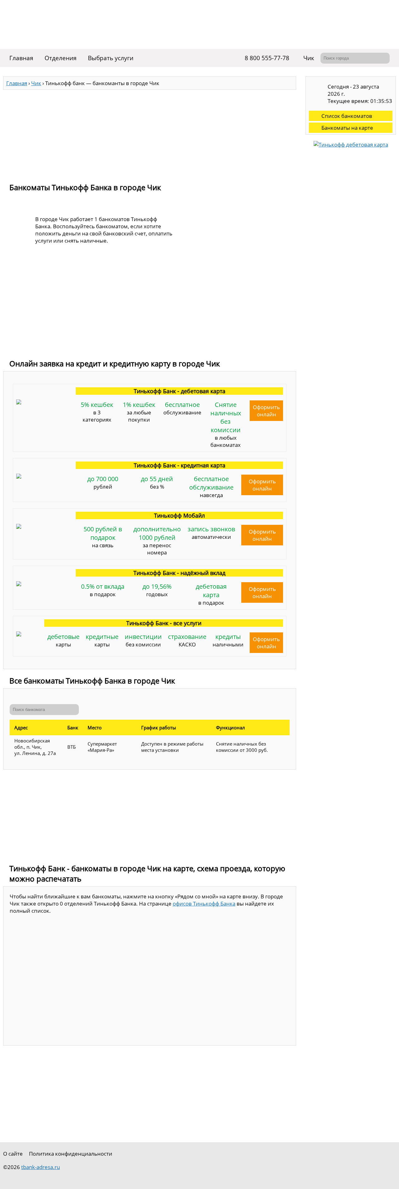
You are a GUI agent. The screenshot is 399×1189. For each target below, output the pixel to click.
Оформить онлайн (266, 411)
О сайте (13, 1153)
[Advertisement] (149, 133)
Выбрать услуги (110, 58)
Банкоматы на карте (347, 127)
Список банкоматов (346, 115)
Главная (21, 58)
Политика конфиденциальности (70, 1153)
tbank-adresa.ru (40, 1167)
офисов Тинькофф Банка (204, 903)
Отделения (61, 58)
